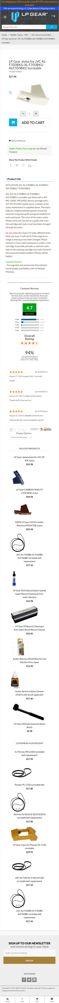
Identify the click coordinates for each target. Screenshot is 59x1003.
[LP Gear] (29, 16)
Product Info (14, 179)
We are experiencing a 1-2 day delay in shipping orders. (29, 8)
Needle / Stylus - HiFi (19, 35)
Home (4, 35)
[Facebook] (24, 980)
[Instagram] (34, 980)
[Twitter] (29, 980)
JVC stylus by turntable (41, 35)
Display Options (24, 433)
